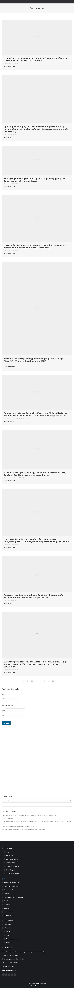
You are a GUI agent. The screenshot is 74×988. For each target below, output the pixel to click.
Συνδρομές (9, 942)
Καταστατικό (9, 855)
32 (28, 681)
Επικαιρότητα (7, 63)
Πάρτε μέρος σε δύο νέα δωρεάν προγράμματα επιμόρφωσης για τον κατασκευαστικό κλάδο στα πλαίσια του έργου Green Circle (36, 822)
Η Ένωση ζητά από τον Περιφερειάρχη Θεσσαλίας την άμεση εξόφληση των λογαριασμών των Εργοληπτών (34, 246)
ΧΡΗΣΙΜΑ (7, 928)
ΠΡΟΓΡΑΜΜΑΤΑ (9, 920)
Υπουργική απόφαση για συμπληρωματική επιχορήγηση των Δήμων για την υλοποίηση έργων (34, 179)
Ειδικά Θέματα (8, 912)
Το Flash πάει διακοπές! (9, 818)
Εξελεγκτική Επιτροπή (12, 866)
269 (53, 681)
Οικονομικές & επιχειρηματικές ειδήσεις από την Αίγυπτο (18, 826)
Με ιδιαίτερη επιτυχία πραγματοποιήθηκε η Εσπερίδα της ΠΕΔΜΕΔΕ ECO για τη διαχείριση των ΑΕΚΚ (33, 359)
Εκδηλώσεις (7, 915)
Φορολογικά (7, 904)
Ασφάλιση (7, 893)
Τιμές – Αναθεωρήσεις (12, 939)
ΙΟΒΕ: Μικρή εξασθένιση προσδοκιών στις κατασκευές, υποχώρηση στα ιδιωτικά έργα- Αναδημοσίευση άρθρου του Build (36, 540)
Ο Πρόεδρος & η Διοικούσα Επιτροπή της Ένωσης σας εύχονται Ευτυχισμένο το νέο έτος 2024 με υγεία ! (35, 59)
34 (36, 681)
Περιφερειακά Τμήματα (12, 873)
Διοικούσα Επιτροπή (12, 859)
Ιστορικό (8, 852)
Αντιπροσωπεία (10, 862)
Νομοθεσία (14, 478)
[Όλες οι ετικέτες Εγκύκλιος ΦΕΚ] (10, 699)
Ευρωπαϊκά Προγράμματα (11, 882)
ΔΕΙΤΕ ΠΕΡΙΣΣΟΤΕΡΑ (9, 66)
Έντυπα (8, 931)
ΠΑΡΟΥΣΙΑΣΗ (8, 848)
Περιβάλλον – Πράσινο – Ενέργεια (13, 897)
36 (44, 681)
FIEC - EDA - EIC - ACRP (10, 418)
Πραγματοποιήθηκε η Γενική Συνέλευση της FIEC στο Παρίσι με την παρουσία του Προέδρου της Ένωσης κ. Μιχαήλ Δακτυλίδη (35, 414)
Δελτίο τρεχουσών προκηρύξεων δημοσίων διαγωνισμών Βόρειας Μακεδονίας (24, 829)
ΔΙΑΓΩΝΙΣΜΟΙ (8, 924)
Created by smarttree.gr (37, 986)
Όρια (7, 935)
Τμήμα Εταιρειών (11, 870)
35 (40, 681)
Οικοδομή (6, 908)
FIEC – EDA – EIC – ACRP (11, 886)
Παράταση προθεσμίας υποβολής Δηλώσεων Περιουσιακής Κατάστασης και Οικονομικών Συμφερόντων (33, 596)
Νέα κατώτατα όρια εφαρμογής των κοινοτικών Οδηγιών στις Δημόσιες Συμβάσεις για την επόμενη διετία (35, 473)
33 (32, 681)
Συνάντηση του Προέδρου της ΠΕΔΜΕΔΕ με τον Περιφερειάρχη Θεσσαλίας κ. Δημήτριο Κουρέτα (29, 815)
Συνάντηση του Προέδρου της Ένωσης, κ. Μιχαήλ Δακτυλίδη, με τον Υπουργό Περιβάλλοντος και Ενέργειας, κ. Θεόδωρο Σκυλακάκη (35, 664)
